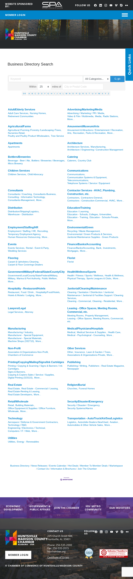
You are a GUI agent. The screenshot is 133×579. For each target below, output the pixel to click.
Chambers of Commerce (20, 355)
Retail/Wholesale (18, 401)
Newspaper (73, 369)
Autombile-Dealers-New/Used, (93, 422)
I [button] (54, 94)
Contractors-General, (92, 198)
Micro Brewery (15, 163)
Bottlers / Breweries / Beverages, (48, 160)
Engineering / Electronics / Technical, (27, 428)
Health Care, (114, 332)
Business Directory (19, 466)
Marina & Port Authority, (29, 278)
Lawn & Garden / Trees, (98, 352)
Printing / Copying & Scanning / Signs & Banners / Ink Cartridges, (35, 367)
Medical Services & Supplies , (92, 332)
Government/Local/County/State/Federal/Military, (33, 275)
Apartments (15, 143)
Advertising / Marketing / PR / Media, (86, 113)
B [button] (32, 94)
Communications (77, 170)
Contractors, (73, 198)
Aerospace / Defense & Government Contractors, (33, 422)
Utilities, (12, 442)
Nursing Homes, (38, 113)
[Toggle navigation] (125, 15)
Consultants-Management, (21, 200)
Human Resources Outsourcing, (24, 237)
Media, (98, 116)
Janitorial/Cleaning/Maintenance (87, 288)
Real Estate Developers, (20, 394)
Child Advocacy (35, 174)
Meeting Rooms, (75, 315)
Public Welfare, (49, 278)
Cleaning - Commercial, (79, 301)
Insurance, (80, 352)
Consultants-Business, (44, 194)
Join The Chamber (87, 469)
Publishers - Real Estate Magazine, (107, 366)
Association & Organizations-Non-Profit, (28, 352)
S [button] (86, 94)
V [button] (95, 94)
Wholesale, (13, 411)
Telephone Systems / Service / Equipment (88, 183)
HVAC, (112, 200)
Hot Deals (73, 466)
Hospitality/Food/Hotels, (48, 292)
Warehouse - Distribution (20, 214)
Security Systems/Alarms (80, 408)
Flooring (13, 258)
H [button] (51, 94)
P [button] (76, 94)
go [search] (118, 78)
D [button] (38, 94)
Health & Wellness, (114, 275)
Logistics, (72, 422)
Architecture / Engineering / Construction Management (95, 150)
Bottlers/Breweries (19, 156)
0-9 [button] (24, 94)
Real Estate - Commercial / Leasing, (39, 388)
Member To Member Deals (94, 466)
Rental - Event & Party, (37, 248)
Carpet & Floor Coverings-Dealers (25, 264)
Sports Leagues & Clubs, (99, 278)
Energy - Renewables (28, 442)
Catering (72, 156)
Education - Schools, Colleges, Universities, (89, 214)
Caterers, (72, 160)
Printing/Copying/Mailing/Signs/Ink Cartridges (36, 362)
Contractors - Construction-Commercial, (87, 200)
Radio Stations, (111, 116)
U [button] (92, 94)
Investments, (109, 248)
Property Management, (97, 315)
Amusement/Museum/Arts (83, 126)
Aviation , (114, 422)
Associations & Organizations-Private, (86, 355)
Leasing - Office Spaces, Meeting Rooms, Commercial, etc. (92, 310)
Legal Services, (16, 312)
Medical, (71, 332)
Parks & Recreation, (96, 133)
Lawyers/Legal (17, 308)
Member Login (18, 554)
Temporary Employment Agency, (24, 234)
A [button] (29, 94)
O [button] (73, 94)
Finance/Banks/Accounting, (81, 248)
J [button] (57, 94)
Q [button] (79, 94)
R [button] (83, 94)
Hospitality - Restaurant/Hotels (26, 288)
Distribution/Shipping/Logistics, (23, 211)
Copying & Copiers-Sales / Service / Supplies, (31, 375)
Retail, (11, 405)
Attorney (29, 312)
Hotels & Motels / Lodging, (21, 295)
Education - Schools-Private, (104, 217)
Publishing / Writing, (77, 366)
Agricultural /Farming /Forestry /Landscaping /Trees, (34, 130)
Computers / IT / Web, (19, 431)
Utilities (12, 438)
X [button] (102, 94)
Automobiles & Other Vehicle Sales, (85, 425)
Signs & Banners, (17, 372)
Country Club (84, 160)
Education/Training (79, 207)
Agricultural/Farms (19, 126)
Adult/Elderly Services (21, 109)
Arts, (69, 133)
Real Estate (15, 384)
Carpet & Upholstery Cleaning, (23, 262)
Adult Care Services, (18, 113)
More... (71, 119)
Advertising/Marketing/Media (84, 109)
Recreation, (79, 133)
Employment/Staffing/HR (23, 227)
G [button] (48, 94)
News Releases (39, 466)
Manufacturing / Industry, (20, 332)
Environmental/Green (80, 227)
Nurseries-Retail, (16, 133)
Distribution (15, 207)
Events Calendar (57, 466)
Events (12, 244)
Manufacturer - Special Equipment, (26, 335)
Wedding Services (17, 251)
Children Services (19, 170)
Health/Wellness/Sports (81, 271)
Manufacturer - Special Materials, (25, 338)
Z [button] (108, 94)
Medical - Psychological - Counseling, (86, 335)
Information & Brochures (63, 469)
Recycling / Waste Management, (83, 231)
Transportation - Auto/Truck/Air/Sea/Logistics (95, 418)
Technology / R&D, (17, 425)
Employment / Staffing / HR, (22, 231)
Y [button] (105, 94)
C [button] (35, 94)
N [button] (69, 94)
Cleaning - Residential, (104, 301)
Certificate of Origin (58, 557)
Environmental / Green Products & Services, (89, 234)
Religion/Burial (76, 384)
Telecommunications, (78, 180)
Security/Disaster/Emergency (85, 401)
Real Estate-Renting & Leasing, (24, 391)
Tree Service (57, 136)
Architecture (75, 143)
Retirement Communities (20, 116)
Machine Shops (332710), (21, 341)
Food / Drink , (28, 292)
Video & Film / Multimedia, (80, 116)
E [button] (41, 94)
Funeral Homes (87, 388)
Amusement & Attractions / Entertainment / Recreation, (95, 130)
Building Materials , (25, 405)
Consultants (15, 190)
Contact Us (43, 469)
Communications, (76, 174)
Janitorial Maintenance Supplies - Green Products (92, 237)
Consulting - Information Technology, (26, 197)
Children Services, (17, 174)
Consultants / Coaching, (20, 194)
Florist (71, 258)
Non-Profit (14, 348)
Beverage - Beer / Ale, (19, 160)
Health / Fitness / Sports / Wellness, (85, 275)
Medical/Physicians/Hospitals (85, 328)
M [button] (66, 94)
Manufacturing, (98, 147)
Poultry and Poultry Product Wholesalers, (29, 136)
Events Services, (16, 248)
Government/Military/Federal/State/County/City (36, 271)
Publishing (74, 362)
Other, (70, 352)
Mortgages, (73, 251)
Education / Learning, (78, 211)
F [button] (45, 94)
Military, (12, 278)
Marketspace (116, 466)
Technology (15, 418)
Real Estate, (14, 388)
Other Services (76, 348)
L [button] (63, 94)
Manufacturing (17, 328)
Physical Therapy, (76, 278)
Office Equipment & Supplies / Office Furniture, (32, 408)
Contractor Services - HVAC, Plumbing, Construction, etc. (91, 192)
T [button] (89, 94)
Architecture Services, (78, 147)
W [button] (99, 94)
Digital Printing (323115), (20, 377)
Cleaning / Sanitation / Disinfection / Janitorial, (90, 292)
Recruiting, (42, 231)
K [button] (60, 94)
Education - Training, (78, 217)
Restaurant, (14, 292)
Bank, (99, 248)
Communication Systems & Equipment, (87, 177)
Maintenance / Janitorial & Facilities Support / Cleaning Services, (95, 296)
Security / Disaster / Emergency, (83, 405)
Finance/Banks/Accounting (84, 244)
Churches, (72, 388)
